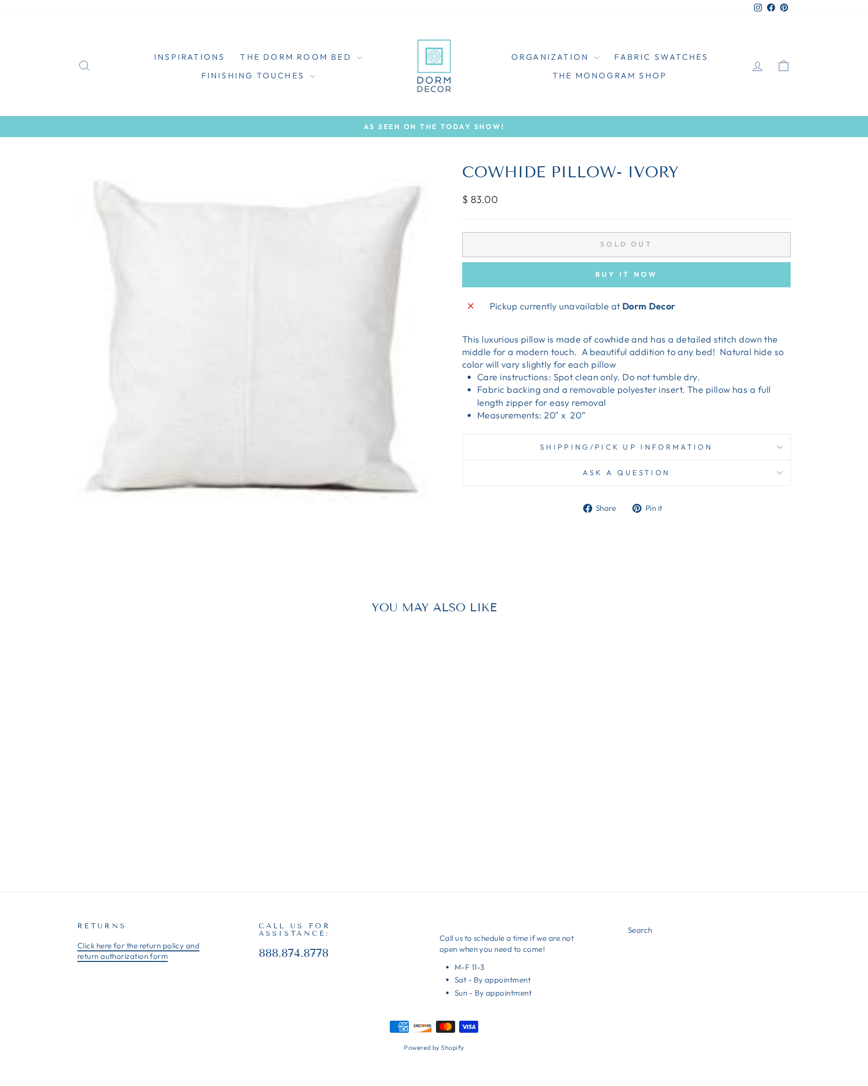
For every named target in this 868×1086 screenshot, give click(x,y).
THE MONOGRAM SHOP (610, 75)
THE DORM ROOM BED (297, 57)
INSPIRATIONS (189, 57)
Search (640, 930)
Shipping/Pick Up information (626, 447)
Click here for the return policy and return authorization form (138, 951)
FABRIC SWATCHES (661, 57)
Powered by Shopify (434, 1047)
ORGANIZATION (551, 57)
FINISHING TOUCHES (254, 75)
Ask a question (626, 472)
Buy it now (626, 274)
